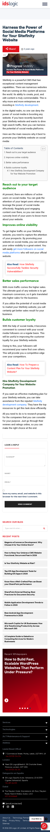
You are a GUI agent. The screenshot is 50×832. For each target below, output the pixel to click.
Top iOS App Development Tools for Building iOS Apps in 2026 (20, 572)
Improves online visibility (17, 157)
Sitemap (6, 823)
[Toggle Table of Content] (42, 149)
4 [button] (27, 708)
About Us (6, 818)
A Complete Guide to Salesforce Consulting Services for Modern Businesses (19, 639)
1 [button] (20, 708)
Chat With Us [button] (36, 819)
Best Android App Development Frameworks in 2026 (18, 614)
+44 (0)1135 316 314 (13, 756)
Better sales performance (17, 162)
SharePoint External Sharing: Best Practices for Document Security (19, 593)
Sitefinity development (26, 105)
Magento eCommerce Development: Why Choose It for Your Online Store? (23, 544)
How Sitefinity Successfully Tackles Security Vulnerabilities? (22, 268)
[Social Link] (3, 807)
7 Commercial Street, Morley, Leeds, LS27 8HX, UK (26, 754)
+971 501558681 (11, 796)
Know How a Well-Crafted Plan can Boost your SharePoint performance (23, 583)
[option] (25, 681)
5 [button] (30, 708)
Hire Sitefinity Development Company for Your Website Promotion (27, 172)
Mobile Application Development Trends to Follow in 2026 (23, 604)
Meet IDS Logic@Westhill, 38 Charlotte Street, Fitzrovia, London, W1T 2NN (23, 766)
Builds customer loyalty (16, 167)
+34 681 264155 (11, 783)
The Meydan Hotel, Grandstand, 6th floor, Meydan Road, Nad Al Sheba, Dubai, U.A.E (25, 792)
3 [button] (25, 708)
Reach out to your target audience (21, 152)
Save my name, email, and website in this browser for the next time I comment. (22, 495)
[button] (44, 826)
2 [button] (22, 708)
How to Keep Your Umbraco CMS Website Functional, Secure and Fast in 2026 (23, 554)
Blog (4, 821)
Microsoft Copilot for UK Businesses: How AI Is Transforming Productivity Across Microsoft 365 (23, 626)
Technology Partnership (22, 818)
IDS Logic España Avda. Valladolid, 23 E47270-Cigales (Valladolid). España (24, 779)
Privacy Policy (14, 821)
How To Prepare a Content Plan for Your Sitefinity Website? (23, 368)
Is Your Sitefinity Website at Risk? (19, 563)
